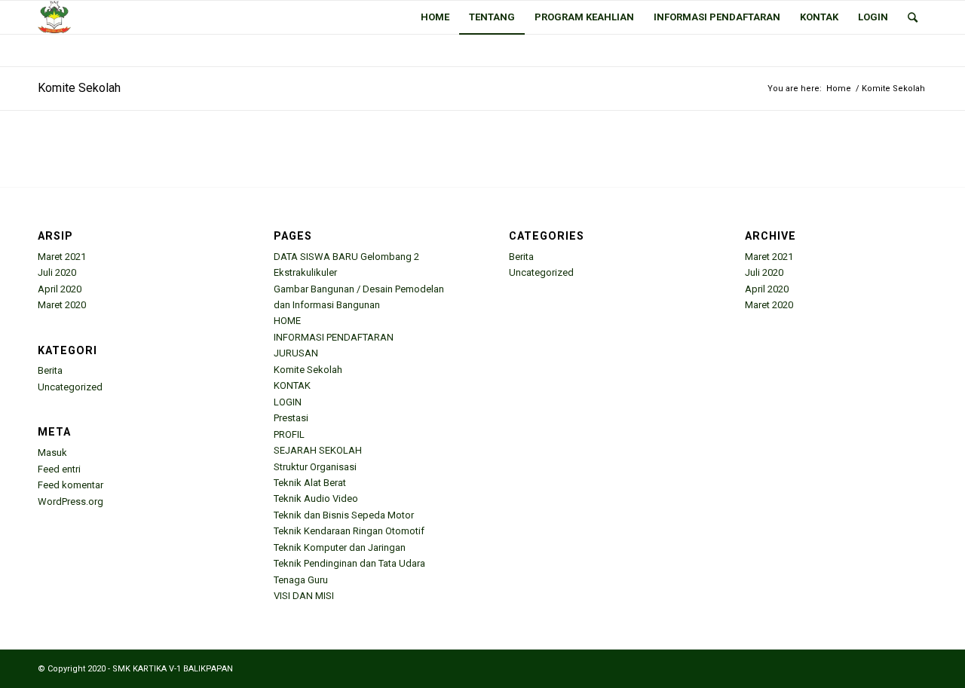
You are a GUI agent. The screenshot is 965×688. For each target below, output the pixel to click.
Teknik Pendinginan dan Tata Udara (349, 563)
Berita (50, 370)
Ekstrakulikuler (305, 272)
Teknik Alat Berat (310, 482)
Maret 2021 (62, 256)
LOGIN (288, 402)
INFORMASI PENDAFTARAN (334, 337)
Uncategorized (70, 387)
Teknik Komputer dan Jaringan (340, 547)
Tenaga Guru (301, 580)
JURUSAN (296, 353)
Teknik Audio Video (316, 498)
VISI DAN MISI (304, 595)
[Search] (912, 17)
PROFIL (289, 434)
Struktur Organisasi (315, 466)
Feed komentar (70, 485)
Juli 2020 (57, 272)
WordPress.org (70, 501)
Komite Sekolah (79, 88)
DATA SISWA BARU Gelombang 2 (346, 256)
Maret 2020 (62, 304)
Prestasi (291, 418)
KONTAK (292, 385)
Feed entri (59, 469)
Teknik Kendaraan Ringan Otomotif (349, 531)
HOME (287, 320)
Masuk (52, 452)
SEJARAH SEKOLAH (318, 450)
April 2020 (59, 289)
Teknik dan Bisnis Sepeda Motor (344, 515)
